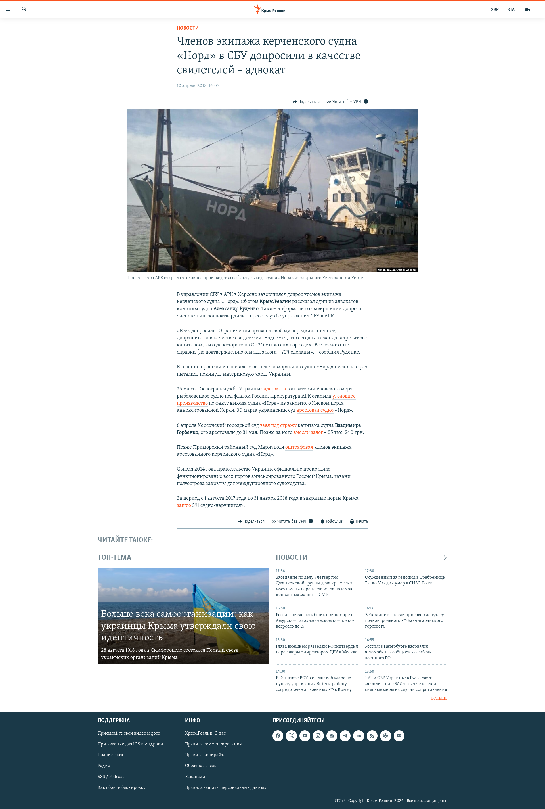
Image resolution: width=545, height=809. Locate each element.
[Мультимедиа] (527, 10)
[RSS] (372, 735)
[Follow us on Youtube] (304, 735)
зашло (184, 505)
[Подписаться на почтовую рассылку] (399, 735)
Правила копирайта (205, 755)
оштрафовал (299, 447)
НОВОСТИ (292, 558)
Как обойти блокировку (122, 787)
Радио (104, 766)
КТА (511, 9)
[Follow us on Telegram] (345, 735)
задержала (274, 389)
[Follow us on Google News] (331, 735)
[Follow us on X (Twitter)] (291, 735)
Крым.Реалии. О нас (205, 733)
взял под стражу (278, 425)
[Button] (306, 102)
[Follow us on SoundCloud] (358, 735)
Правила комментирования (213, 744)
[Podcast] (385, 735)
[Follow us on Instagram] (318, 735)
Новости (188, 28)
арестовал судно (315, 410)
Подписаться (110, 755)
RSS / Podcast (111, 776)
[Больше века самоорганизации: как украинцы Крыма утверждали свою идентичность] (183, 616)
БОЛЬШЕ (439, 699)
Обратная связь (200, 766)
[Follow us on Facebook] (277, 735)
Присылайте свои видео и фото (129, 733)
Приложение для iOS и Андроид (130, 744)
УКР (495, 9)
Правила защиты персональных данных (225, 787)
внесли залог (308, 432)
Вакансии (195, 776)
